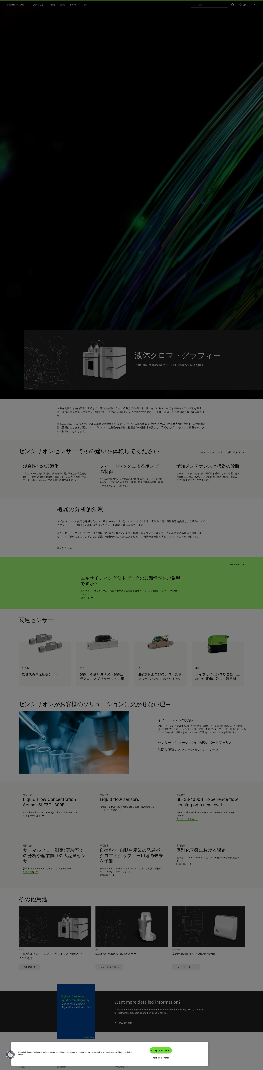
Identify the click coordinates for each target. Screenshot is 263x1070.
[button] (10, 1054)
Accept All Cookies (160, 1050)
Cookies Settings (160, 1057)
